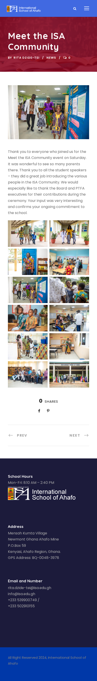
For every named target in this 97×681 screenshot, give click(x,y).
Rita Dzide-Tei (26, 58)
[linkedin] (16, 669)
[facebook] (9, 669)
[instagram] (41, 669)
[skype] (25, 669)
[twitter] (33, 669)
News (51, 58)
